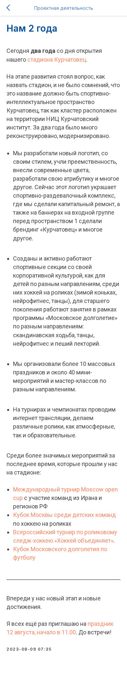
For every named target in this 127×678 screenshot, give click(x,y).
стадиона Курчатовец (56, 59)
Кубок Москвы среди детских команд (64, 514)
